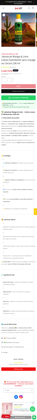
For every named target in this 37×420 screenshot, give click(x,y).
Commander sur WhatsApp (19, 98)
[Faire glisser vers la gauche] (15, 50)
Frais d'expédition (5, 73)
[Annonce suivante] (34, 3)
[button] (3, 8)
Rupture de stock (20, 417)
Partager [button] (5, 352)
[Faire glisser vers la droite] (22, 50)
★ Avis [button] (35, 212)
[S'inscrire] (31, 390)
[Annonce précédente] (3, 3)
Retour (7, 416)
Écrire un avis (18, 369)
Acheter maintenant (18, 91)
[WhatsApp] (32, 409)
